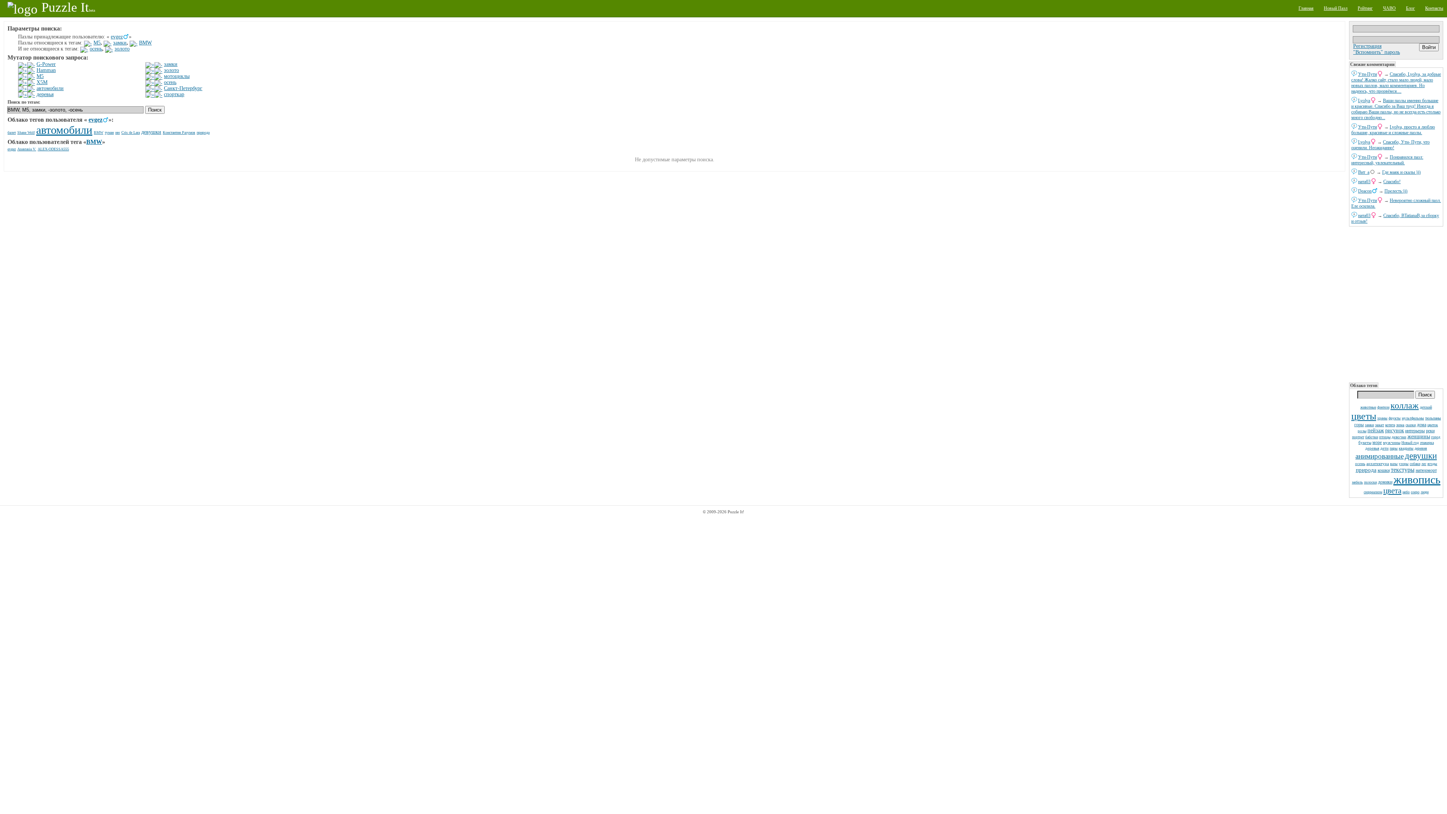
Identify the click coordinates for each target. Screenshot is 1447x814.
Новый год (1410, 443)
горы (1359, 424)
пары (1394, 448)
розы (1362, 430)
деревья (1372, 448)
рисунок (1394, 430)
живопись (1417, 479)
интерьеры (1415, 430)
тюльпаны (1433, 418)
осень (1360, 463)
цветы (1363, 416)
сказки (1411, 425)
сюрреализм (1373, 492)
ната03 (1364, 181)
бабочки (1371, 437)
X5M (42, 82)
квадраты (1406, 448)
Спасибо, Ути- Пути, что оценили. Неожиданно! (1390, 144)
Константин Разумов (179, 132)
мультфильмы (1413, 418)
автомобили (50, 88)
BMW (145, 43)
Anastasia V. (26, 149)
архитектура (1377, 463)
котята (1390, 425)
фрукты (1395, 418)
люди (1425, 492)
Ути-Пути (1367, 74)
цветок (1432, 425)
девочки (1399, 437)
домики (1385, 482)
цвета (1392, 490)
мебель (1357, 482)
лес (1423, 464)
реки (1430, 430)
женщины (1418, 436)
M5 (97, 43)
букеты (1364, 442)
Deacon (1365, 191)
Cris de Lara (130, 132)
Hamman (46, 70)
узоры (1404, 464)
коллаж (1404, 405)
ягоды (1432, 464)
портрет (1358, 437)
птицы (1384, 437)
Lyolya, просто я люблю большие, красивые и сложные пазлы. (1393, 129)
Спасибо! (1392, 181)
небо (1406, 492)
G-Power (46, 64)
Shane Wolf (26, 132)
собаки (1415, 464)
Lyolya (1364, 100)
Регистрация (1367, 46)
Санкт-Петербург (183, 88)
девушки (1421, 456)
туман (109, 132)
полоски (1370, 482)
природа (1366, 470)
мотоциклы (177, 76)
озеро (1415, 492)
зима (1400, 424)
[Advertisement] (1396, 303)
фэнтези (1383, 407)
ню (117, 132)
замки (1369, 425)
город (1435, 437)
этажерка (1427, 443)
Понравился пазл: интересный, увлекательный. (1387, 160)
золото (122, 49)
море (1377, 442)
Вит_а (1363, 172)
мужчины (1391, 442)
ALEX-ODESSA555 (53, 149)
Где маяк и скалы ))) (1401, 172)
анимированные (1379, 456)
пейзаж (1375, 430)
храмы (1382, 418)
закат (1379, 424)
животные (1368, 407)
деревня (1421, 448)
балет (12, 132)
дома (1421, 424)
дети (1384, 448)
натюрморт (1426, 470)
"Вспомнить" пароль (1376, 52)
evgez (117, 37)
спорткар (174, 94)
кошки (1384, 470)
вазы (1394, 464)
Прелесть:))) (1395, 191)
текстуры (1403, 470)
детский (1426, 407)
